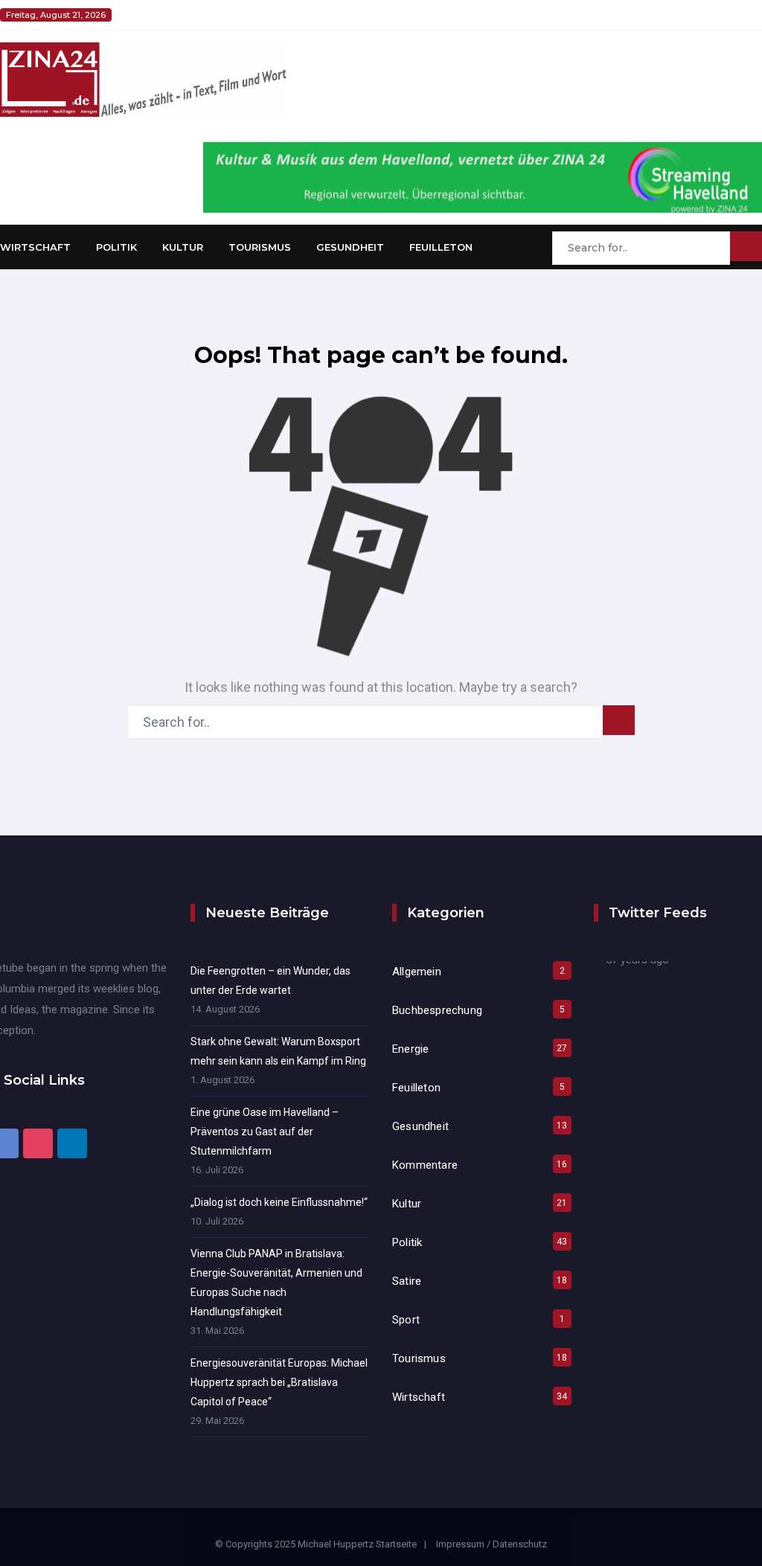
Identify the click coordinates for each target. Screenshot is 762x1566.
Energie (410, 1049)
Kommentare (425, 1165)
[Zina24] (143, 78)
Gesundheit (350, 247)
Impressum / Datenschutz (491, 1544)
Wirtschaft (35, 247)
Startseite (396, 1544)
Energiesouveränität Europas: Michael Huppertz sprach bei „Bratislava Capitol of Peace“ (279, 1382)
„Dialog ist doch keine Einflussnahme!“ (279, 1202)
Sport (406, 1319)
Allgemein (416, 971)
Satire (406, 1281)
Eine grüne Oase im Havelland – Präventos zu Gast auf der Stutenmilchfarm (264, 1131)
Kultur (182, 247)
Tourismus (259, 247)
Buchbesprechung (437, 1010)
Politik (116, 247)
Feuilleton (441, 247)
